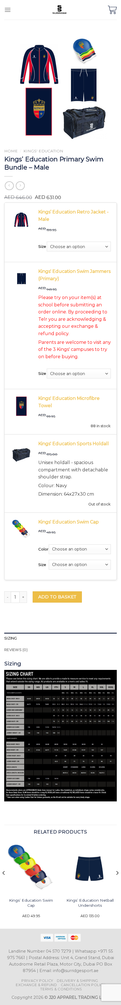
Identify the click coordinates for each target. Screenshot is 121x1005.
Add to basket (57, 597)
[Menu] (7, 10)
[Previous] (4, 884)
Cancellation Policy (83, 985)
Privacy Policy (37, 981)
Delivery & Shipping (77, 981)
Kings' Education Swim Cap (68, 522)
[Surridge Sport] (59, 10)
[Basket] (112, 10)
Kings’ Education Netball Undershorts (90, 903)
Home (11, 151)
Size (42, 246)
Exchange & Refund (36, 985)
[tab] (60, 638)
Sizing (10, 638)
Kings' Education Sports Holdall (73, 443)
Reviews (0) (16, 650)
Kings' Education (43, 151)
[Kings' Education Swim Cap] (31, 868)
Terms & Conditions (61, 989)
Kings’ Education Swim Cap (31, 903)
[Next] (117, 884)
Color (43, 549)
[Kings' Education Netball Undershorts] (90, 868)
